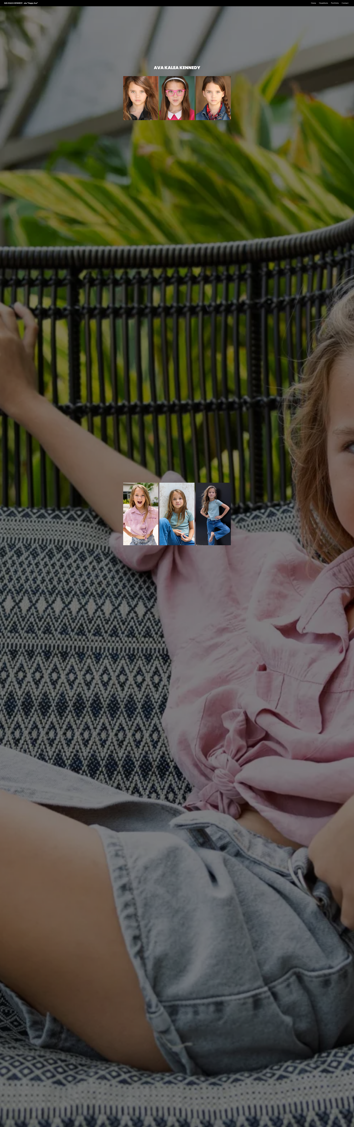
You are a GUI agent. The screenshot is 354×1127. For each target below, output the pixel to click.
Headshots (323, 3)
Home (313, 3)
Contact (345, 3)
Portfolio (335, 3)
